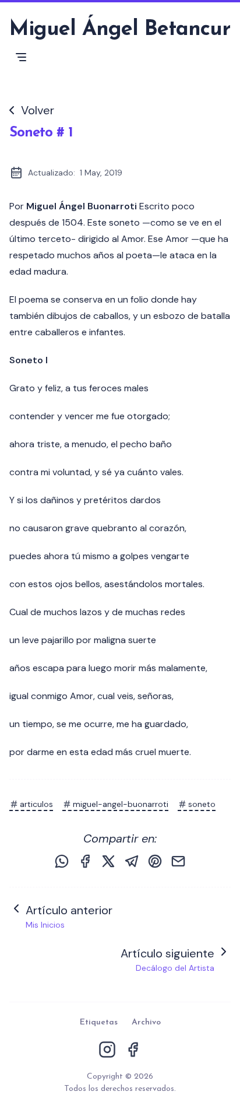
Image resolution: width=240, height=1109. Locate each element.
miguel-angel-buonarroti (120, 804)
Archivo (146, 1022)
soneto (202, 804)
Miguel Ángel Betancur (119, 29)
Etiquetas (99, 1022)
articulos (36, 804)
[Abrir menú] (21, 57)
